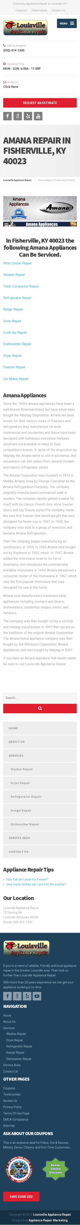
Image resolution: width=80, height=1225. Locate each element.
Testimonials (39, 10)
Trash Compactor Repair (21, 286)
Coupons (21, 10)
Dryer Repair (12, 356)
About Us (17, 741)
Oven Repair (12, 321)
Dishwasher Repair (17, 344)
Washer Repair (14, 275)
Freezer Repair (14, 367)
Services (16, 755)
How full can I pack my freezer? (27, 879)
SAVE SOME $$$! (21, 1196)
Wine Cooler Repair (17, 263)
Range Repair (13, 309)
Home (13, 728)
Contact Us (18, 851)
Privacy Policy (12, 1107)
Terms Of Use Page (16, 1113)
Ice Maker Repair (16, 379)
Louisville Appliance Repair (52, 1214)
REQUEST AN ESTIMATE (40, 103)
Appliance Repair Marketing (48, 1220)
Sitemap (9, 1125)
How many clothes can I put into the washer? (36, 884)
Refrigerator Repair (17, 298)
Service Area (19, 838)
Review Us (58, 10)
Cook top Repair (15, 332)
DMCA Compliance (15, 1119)
